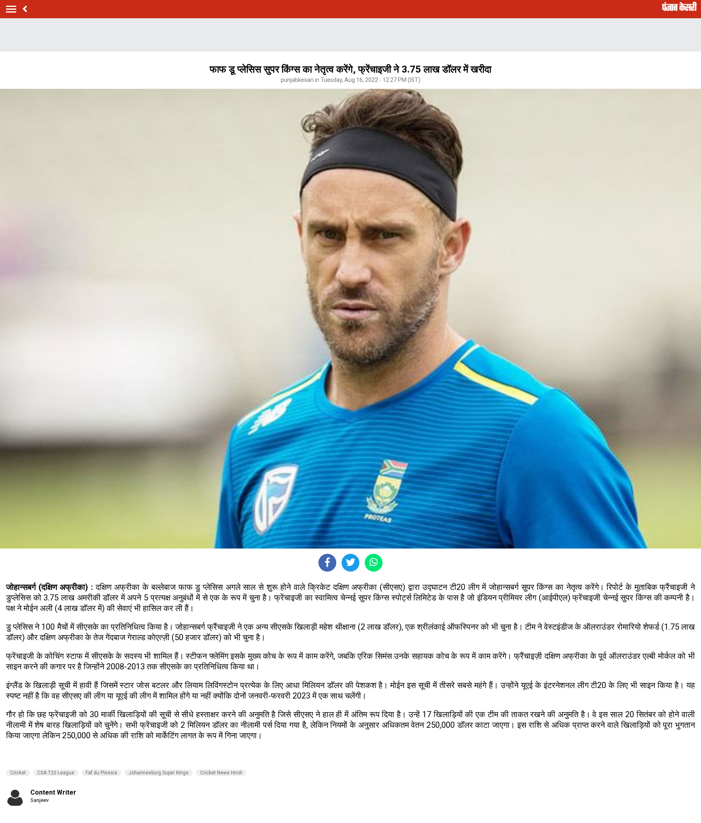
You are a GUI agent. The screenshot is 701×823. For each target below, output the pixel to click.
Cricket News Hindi (221, 773)
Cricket (18, 773)
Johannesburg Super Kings (159, 773)
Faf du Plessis (101, 773)
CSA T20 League (55, 773)
